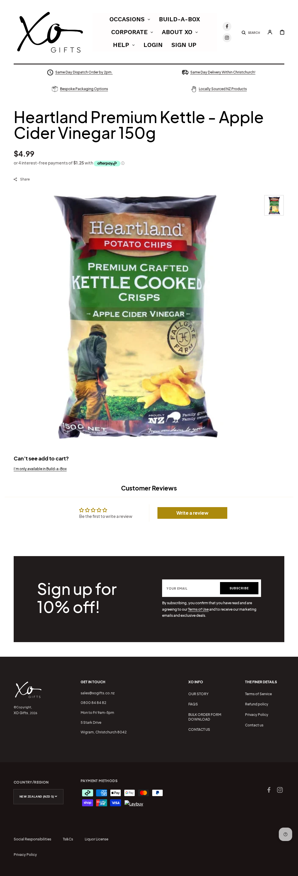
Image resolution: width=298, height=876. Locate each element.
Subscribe (239, 588)
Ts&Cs (68, 839)
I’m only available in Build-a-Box (40, 469)
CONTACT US (199, 729)
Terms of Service (258, 694)
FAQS (193, 704)
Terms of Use (198, 609)
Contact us (254, 725)
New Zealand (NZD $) (36, 796)
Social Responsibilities (32, 839)
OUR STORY (198, 694)
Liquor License (96, 839)
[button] (251, 32)
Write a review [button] (192, 513)
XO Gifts (21, 713)
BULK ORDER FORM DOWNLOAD (204, 716)
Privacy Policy (256, 714)
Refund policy (256, 704)
